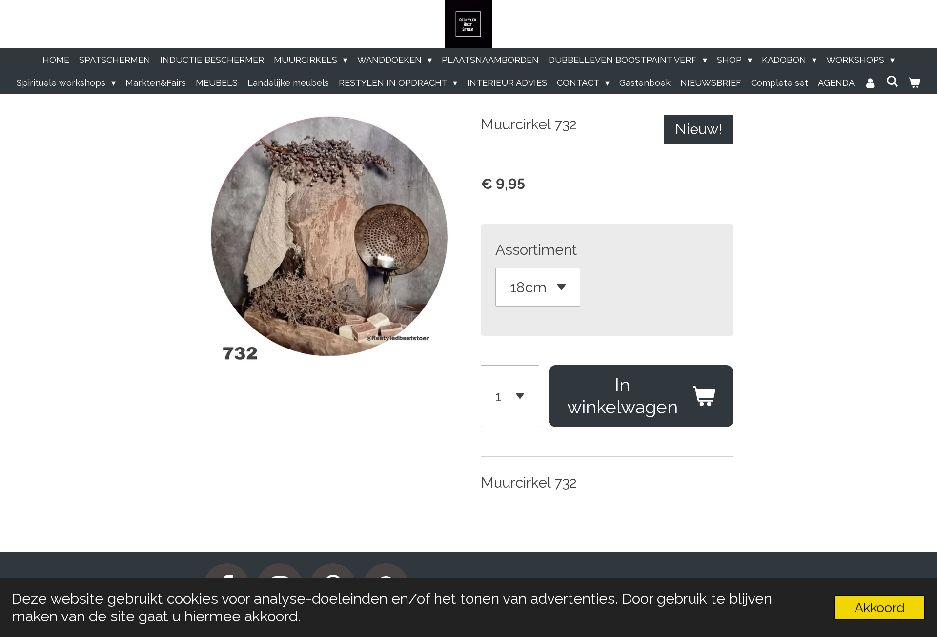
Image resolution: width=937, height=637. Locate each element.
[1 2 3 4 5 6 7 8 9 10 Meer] (510, 396)
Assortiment (536, 249)
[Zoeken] (892, 81)
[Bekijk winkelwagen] (914, 82)
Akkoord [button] (880, 607)
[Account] (870, 82)
